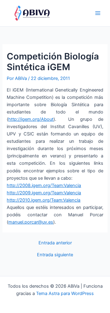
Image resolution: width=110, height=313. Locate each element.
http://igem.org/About (30, 119)
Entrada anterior (55, 243)
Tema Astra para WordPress (65, 293)
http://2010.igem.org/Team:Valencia (43, 200)
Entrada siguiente (55, 255)
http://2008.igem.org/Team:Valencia (44, 185)
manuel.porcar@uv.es (30, 222)
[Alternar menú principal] (98, 13)
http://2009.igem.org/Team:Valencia (44, 193)
